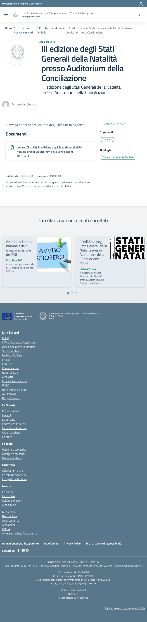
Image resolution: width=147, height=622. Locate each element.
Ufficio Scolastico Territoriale (18, 347)
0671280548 (23, 565)
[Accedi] (141, 4)
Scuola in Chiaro (11, 351)
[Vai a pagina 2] (72, 293)
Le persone (8, 419)
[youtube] (23, 550)
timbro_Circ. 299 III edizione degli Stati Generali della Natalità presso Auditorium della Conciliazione (49, 149)
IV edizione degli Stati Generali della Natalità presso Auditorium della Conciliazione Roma (93, 252)
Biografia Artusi (11, 398)
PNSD (5, 385)
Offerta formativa (12, 470)
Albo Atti (7, 377)
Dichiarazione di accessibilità (104, 543)
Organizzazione (11, 432)
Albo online (9, 525)
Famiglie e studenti (13, 454)
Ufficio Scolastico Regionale (18, 342)
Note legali (73, 594)
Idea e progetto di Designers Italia (125, 608)
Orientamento (10, 520)
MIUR (5, 338)
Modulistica (9, 512)
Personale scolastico (14, 449)
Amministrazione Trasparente (19, 533)
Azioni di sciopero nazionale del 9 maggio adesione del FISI (19, 248)
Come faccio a (10, 368)
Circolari (107, 139)
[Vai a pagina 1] (68, 293)
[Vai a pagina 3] (76, 293)
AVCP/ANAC (9, 394)
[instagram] (27, 550)
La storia (7, 437)
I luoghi (6, 415)
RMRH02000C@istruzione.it (55, 565)
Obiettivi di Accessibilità (73, 590)
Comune (7, 364)
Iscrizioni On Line (12, 355)
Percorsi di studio (12, 458)
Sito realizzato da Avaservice (73, 597)
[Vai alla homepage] (15, 15)
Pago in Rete (9, 516)
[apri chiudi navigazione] (6, 15)
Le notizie (8, 492)
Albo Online (9, 505)
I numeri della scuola (14, 424)
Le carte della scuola (14, 428)
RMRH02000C (86, 576)
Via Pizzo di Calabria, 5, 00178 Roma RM (78, 562)
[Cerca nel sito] (138, 15)
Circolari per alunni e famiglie (118, 157)
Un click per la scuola (14, 381)
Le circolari (8, 496)
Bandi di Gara (10, 372)
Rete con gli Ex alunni (15, 390)
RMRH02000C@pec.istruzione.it (125, 565)
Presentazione (10, 411)
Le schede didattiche (14, 475)
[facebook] (18, 550)
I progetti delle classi (14, 479)
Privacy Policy (72, 543)
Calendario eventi (12, 500)
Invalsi (6, 359)
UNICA (6, 529)
